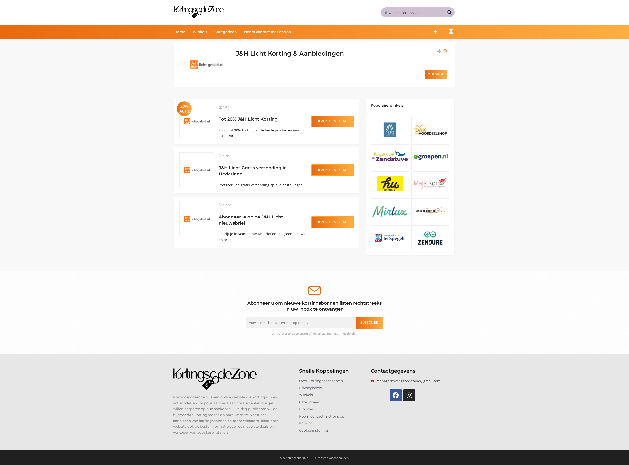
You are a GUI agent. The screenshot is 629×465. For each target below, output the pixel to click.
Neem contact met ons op (267, 32)
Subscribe (369, 322)
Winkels (200, 32)
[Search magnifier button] (449, 12)
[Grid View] (439, 51)
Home (179, 32)
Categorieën (225, 32)
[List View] (445, 51)
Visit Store (435, 74)
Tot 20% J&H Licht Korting (248, 119)
